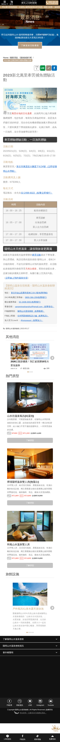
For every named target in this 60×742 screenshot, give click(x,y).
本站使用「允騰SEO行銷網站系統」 (33, 713)
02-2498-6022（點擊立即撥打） (37, 193)
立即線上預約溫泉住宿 (16, 278)
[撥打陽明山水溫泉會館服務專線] (52, 2)
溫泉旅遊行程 (26, 57)
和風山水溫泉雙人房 (18, 544)
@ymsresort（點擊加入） (32, 320)
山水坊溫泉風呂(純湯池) (20, 416)
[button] (28, 371)
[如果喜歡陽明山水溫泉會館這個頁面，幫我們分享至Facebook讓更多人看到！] (54, 68)
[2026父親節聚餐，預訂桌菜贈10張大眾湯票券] (30, 351)
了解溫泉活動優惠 (30, 45)
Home (5, 57)
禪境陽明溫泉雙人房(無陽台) (23, 481)
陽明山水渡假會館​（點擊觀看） (31, 311)
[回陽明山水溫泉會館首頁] (29, 3)
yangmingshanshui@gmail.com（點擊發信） (34, 306)
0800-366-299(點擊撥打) (36, 297)
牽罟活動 (36, 255)
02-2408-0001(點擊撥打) (30, 302)
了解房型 (30, 440)
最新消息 (14, 57)
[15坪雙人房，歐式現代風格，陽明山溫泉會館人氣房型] (30, 463)
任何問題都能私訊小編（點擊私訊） (33, 316)
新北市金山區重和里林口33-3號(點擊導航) (29, 293)
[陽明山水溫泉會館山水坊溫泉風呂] (30, 398)
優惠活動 (25, 368)
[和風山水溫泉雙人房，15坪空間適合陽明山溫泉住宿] (30, 526)
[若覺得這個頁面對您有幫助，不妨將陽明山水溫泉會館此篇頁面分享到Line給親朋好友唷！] (42, 68)
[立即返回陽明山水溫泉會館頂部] (55, 728)
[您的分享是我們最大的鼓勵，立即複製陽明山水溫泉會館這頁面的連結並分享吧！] (48, 68)
